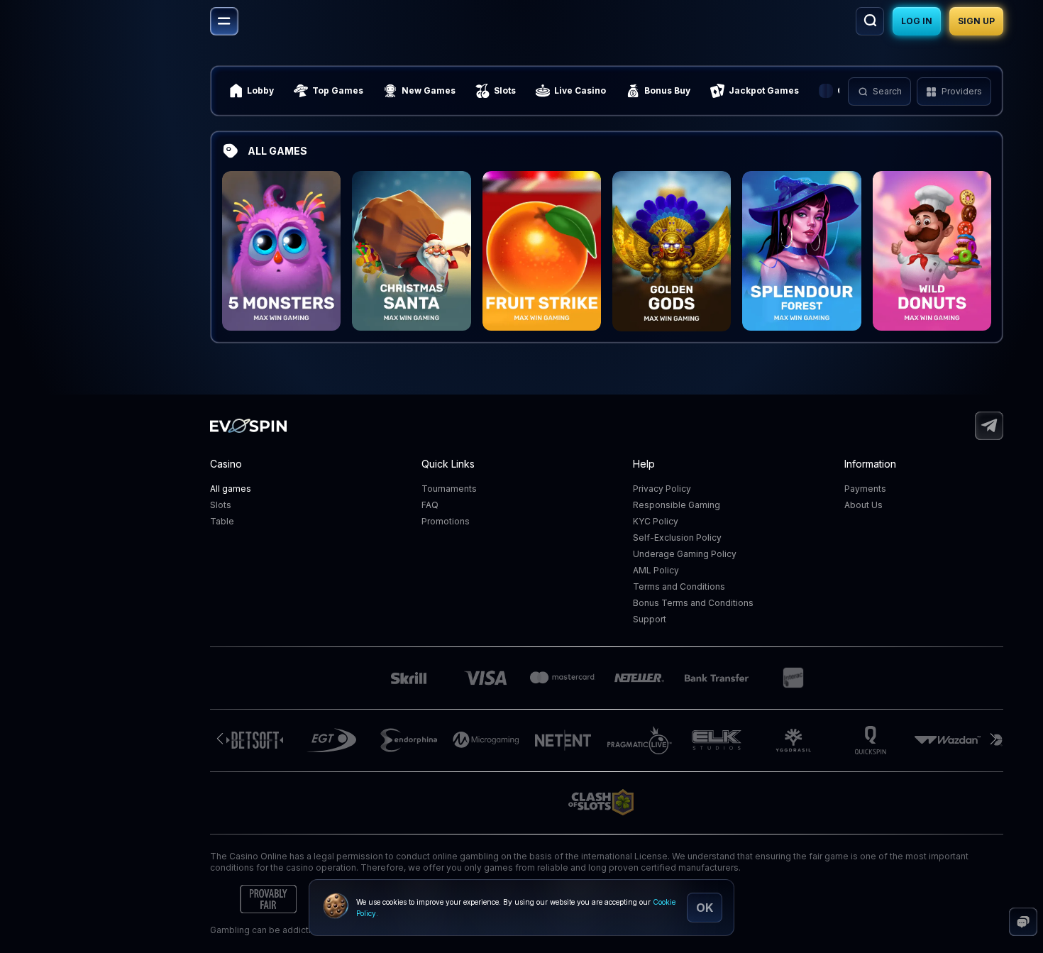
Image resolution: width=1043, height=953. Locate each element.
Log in (916, 21)
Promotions (445, 521)
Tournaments (449, 488)
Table (222, 521)
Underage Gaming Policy (684, 554)
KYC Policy (655, 521)
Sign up (976, 21)
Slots (220, 505)
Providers (962, 91)
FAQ (429, 505)
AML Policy (656, 570)
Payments (865, 488)
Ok (704, 907)
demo (281, 282)
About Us (863, 505)
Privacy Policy (662, 488)
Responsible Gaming (676, 505)
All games (230, 488)
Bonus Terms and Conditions (693, 602)
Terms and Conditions (679, 586)
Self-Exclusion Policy (677, 537)
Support (649, 619)
